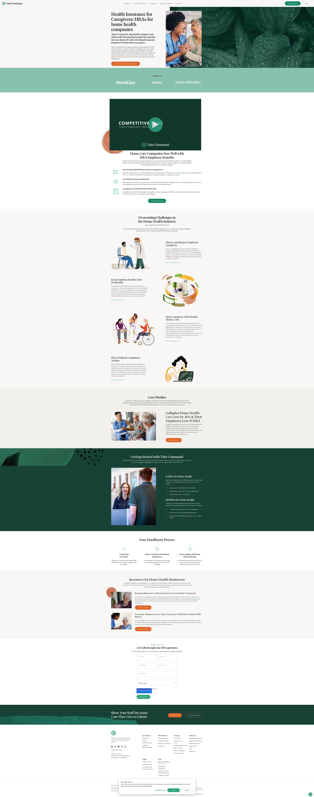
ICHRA (177, 173)
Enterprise (161, 746)
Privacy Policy (148, 786)
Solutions (127, 3)
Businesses (153, 3)
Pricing (162, 3)
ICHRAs (194, 599)
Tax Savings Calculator (162, 767)
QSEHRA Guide (147, 764)
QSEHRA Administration (147, 746)
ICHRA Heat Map (163, 775)
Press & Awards (179, 753)
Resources (178, 3)
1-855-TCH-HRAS (116, 750)
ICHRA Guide (146, 762)
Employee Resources (195, 738)
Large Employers (163, 741)
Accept (173, 790)
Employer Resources (195, 741)
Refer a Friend (178, 748)
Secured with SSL (198, 794)
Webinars (192, 751)
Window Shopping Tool (164, 763)
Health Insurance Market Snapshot (163, 772)
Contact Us (177, 738)
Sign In (307, 3)
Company (169, 3)
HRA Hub (145, 738)
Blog (190, 749)
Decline (187, 790)
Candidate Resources (180, 745)
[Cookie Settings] (310, 794)
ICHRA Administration (147, 742)
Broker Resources (194, 743)
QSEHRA (184, 173)
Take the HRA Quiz (157, 201)
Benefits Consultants (140, 3)
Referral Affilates (179, 750)
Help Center (193, 746)
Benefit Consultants (164, 743)
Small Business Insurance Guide (147, 768)
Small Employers (163, 738)
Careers (178, 742)
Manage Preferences (160, 790)
